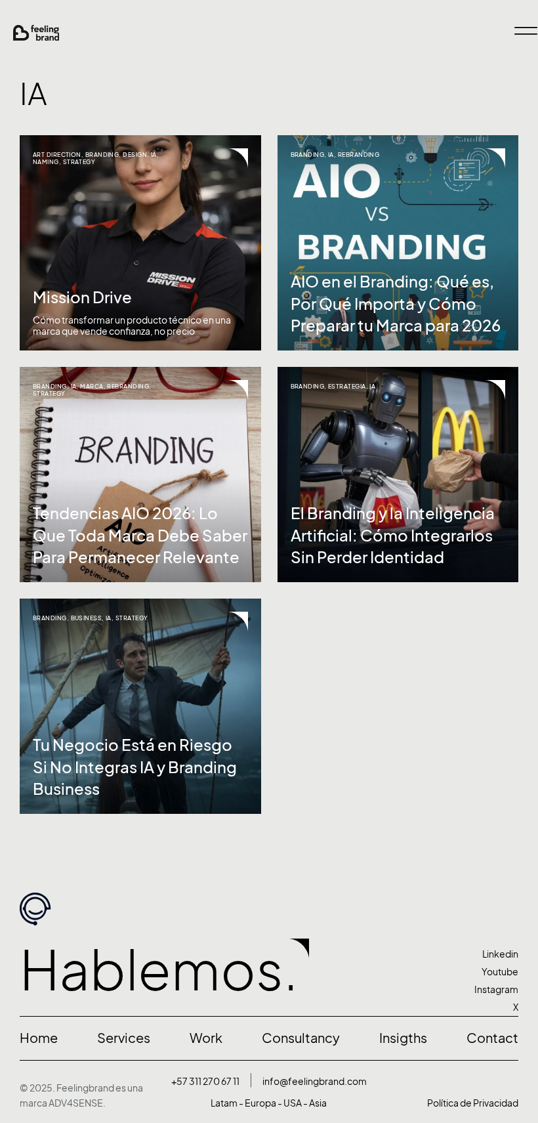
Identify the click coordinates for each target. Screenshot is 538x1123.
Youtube (500, 971)
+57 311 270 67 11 (205, 1081)
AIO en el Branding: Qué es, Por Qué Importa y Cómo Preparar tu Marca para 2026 (396, 303)
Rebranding (359, 154)
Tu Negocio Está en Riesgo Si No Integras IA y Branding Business (135, 767)
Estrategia (347, 386)
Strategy (79, 161)
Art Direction (57, 154)
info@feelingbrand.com (314, 1081)
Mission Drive (82, 297)
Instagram (496, 989)
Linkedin (500, 954)
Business (86, 618)
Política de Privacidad (472, 1103)
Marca (91, 386)
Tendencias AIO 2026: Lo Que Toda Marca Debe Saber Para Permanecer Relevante (140, 535)
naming (46, 161)
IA (154, 154)
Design (135, 154)
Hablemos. (159, 970)
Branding (102, 154)
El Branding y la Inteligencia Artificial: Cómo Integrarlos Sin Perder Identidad (393, 535)
